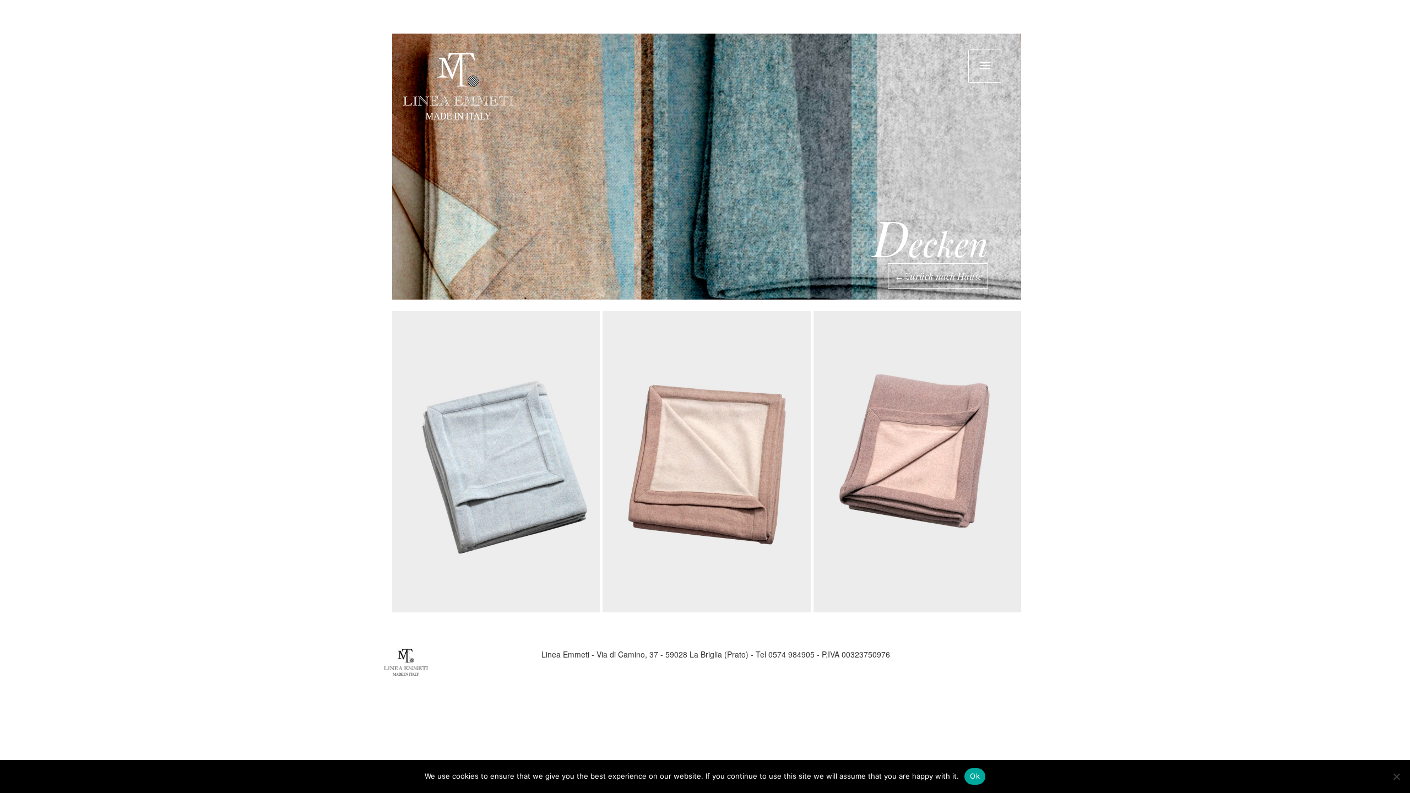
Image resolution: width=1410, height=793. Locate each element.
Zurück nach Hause (943, 276)
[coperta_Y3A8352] (496, 461)
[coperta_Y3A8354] (917, 461)
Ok (975, 776)
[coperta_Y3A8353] (706, 461)
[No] (1396, 776)
